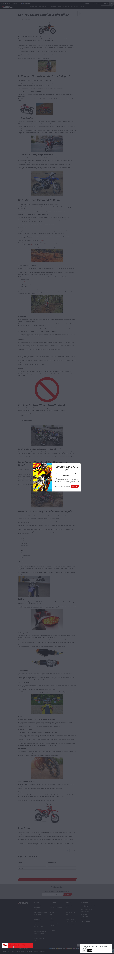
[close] (80, 464)
